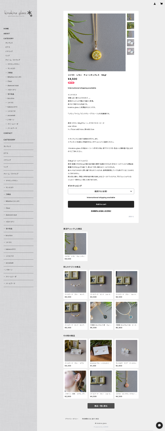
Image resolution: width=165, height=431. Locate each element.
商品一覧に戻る (101, 406)
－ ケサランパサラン (12, 64)
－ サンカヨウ (10, 68)
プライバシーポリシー (71, 419)
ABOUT (7, 34)
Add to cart (101, 204)
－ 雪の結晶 (9, 94)
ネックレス (9, 43)
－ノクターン (9, 120)
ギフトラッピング (75, 186)
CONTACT (8, 133)
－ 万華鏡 (9, 73)
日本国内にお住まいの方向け (101, 211)
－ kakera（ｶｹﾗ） (11, 107)
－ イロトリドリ (10, 90)
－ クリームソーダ (11, 124)
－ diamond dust (12, 85)
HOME (6, 29)
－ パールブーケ (11, 128)
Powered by (98, 427)
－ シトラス (9, 103)
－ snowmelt (10, 115)
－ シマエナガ (10, 111)
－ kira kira (9, 98)
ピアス (7, 47)
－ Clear (8, 81)
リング (7, 56)
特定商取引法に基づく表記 (90, 419)
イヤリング (9, 51)
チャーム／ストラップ (12, 60)
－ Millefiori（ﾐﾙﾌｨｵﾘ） (13, 77)
